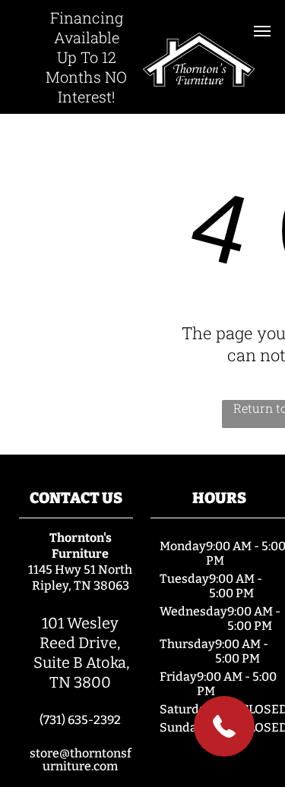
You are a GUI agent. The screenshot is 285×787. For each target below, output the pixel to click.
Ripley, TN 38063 (80, 585)
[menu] (262, 31)
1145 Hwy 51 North (80, 569)
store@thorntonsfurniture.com (80, 759)
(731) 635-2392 (80, 720)
